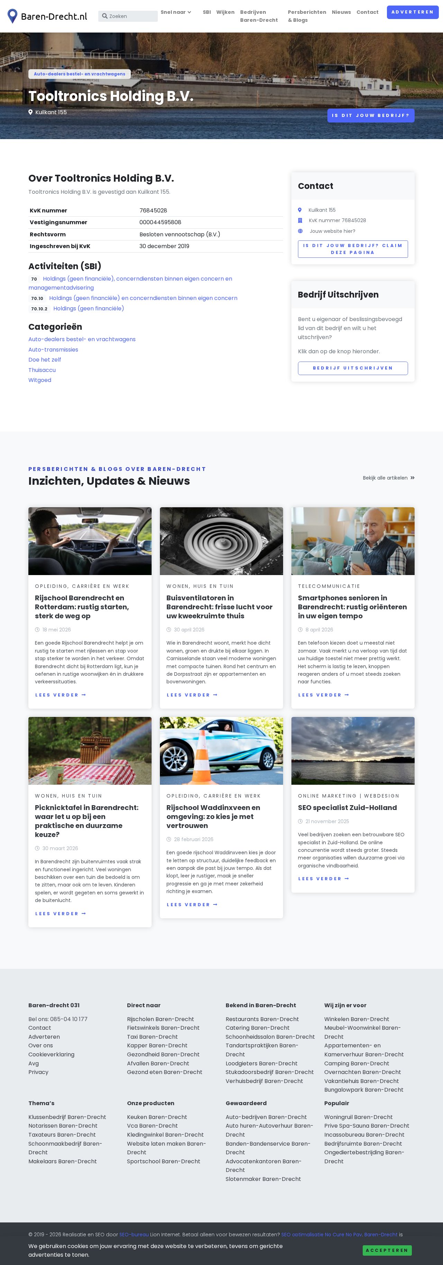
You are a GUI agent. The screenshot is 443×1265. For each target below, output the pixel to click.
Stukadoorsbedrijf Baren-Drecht (270, 1072)
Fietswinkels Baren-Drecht (163, 1028)
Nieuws (341, 12)
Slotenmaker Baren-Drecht (263, 1179)
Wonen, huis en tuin (200, 586)
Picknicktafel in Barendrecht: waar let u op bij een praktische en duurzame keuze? (86, 821)
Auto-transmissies (53, 350)
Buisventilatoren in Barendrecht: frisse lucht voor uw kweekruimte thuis (219, 607)
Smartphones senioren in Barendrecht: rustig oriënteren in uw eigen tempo (352, 607)
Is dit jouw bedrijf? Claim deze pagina (353, 249)
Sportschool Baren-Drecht (163, 1161)
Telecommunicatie (329, 586)
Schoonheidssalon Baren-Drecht (270, 1037)
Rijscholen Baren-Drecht (160, 1019)
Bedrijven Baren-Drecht (259, 16)
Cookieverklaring (51, 1054)
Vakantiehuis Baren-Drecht (361, 1081)
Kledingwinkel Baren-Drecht (165, 1135)
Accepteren (387, 1250)
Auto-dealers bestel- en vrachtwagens (79, 74)
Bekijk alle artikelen (385, 477)
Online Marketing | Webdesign (348, 795)
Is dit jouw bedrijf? (371, 115)
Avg (33, 1063)
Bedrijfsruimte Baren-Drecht (363, 1144)
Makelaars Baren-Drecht (62, 1161)
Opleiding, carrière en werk (82, 586)
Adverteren (412, 12)
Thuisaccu (42, 370)
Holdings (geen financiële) (88, 308)
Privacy (38, 1072)
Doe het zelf (44, 360)
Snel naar (173, 12)
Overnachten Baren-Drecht (362, 1072)
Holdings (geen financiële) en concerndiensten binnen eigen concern (143, 298)
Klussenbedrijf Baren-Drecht (67, 1117)
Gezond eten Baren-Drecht (164, 1072)
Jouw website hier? (332, 231)
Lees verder (57, 695)
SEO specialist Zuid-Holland (347, 807)
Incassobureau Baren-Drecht (364, 1135)
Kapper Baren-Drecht (157, 1045)
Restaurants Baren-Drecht (262, 1019)
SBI (207, 12)
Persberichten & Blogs (307, 16)
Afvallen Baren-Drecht (158, 1063)
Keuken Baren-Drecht (157, 1117)
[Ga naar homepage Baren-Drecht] (45, 16)
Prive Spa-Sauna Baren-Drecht (366, 1126)
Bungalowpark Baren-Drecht (364, 1090)
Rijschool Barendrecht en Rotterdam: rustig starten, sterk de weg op (82, 607)
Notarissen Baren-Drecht (63, 1126)
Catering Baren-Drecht (258, 1028)
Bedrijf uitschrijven (353, 368)
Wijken (225, 12)
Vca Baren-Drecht (152, 1126)
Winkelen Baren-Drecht (356, 1019)
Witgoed (39, 380)
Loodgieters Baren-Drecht (262, 1063)
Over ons (40, 1045)
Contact (367, 12)
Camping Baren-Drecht (356, 1063)
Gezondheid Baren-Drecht (163, 1054)
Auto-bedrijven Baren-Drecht (266, 1117)
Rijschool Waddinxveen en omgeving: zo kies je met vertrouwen (213, 816)
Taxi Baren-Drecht (152, 1037)
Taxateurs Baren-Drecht (62, 1135)
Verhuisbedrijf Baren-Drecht (264, 1081)
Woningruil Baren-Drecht (358, 1117)
